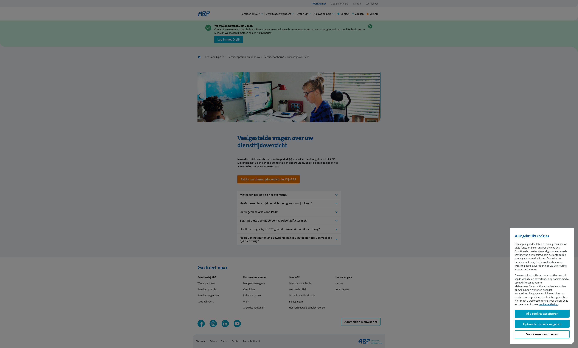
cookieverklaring (548, 304)
